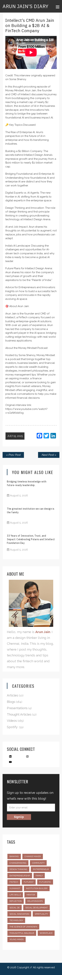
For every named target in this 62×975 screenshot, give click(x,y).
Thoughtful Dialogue (21, 933)
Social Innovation (19, 914)
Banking (14, 856)
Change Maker (32, 856)
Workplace (46, 933)
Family (39, 875)
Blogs (11, 702)
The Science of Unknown (23, 926)
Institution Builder (37, 888)
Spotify (12, 727)
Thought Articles (19, 714)
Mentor (31, 895)
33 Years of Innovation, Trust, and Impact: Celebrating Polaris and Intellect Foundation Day (31, 539)
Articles (12, 695)
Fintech (13, 882)
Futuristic (45, 882)
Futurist (29, 882)
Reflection (15, 901)
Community (38, 863)
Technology (16, 920)
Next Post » (49, 454)
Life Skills (15, 895)
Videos (12, 720)
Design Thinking (18, 869)
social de (14, 907)
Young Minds (16, 939)
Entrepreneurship (19, 875)
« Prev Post (13, 454)
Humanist (14, 888)
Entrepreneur (41, 869)
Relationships (35, 901)
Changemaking (17, 863)
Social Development (36, 907)
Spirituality (41, 914)
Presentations (17, 708)
